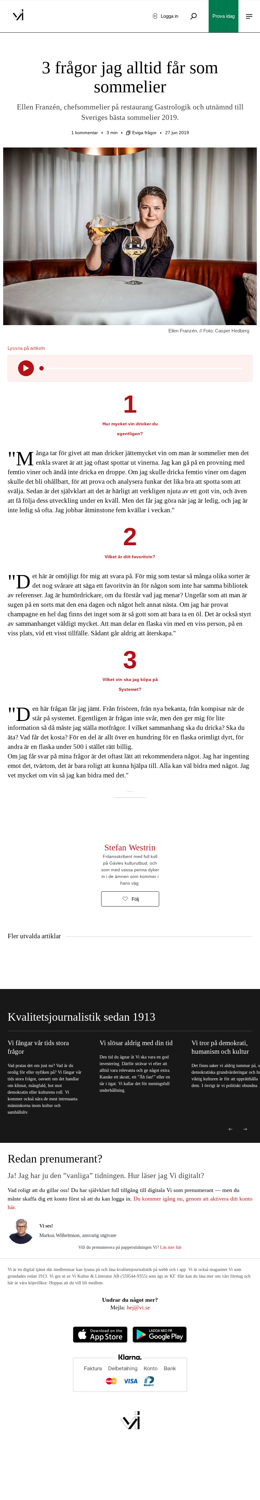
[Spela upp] (26, 368)
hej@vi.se (138, 1307)
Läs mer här (170, 1247)
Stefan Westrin (130, 847)
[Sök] (193, 16)
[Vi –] (17, 16)
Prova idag (223, 16)
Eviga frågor (144, 132)
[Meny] (249, 16)
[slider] (41, 368)
